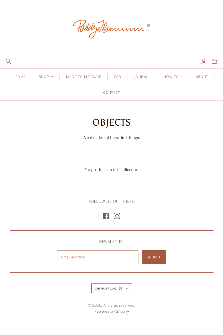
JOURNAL (142, 76)
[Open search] (8, 61)
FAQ (117, 76)
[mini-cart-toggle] (214, 61)
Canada (108, 288)
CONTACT (111, 92)
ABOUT (202, 76)
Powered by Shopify (111, 311)
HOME (20, 76)
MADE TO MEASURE (83, 76)
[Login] (204, 61)
